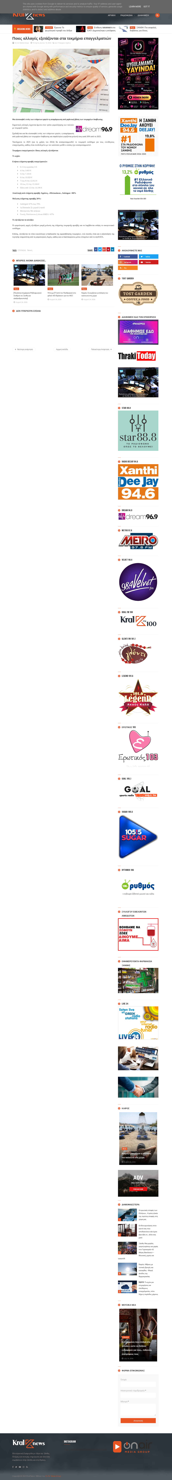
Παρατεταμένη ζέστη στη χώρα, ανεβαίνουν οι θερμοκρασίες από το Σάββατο (144, 30)
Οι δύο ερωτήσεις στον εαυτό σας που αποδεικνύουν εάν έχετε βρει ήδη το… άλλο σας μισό (148, 1231)
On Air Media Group (53, 1476)
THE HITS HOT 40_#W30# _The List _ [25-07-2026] (137, 1351)
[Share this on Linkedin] (112, 249)
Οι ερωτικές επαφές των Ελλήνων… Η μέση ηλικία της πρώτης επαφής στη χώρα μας (148, 1214)
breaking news (23, 29)
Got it (147, 6)
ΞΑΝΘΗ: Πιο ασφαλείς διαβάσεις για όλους (100, 29)
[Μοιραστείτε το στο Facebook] (96, 249)
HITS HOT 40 (127, 1345)
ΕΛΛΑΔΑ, (22, 250)
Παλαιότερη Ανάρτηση (100, 349)
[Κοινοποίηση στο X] (100, 249)
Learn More (135, 6)
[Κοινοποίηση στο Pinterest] (108, 249)
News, (30, 250)
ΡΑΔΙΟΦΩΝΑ (127, 15)
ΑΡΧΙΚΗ (111, 15)
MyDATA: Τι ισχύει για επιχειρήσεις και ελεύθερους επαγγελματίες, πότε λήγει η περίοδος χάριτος (148, 1288)
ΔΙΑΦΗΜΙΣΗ (143, 15)
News (48, 27)
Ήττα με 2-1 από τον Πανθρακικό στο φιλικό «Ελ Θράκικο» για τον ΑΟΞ (62, 294)
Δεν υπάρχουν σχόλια (63, 43)
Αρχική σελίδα (62, 349)
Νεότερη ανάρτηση (25, 349)
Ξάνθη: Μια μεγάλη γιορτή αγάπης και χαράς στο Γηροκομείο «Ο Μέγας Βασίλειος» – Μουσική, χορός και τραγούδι (138, 1251)
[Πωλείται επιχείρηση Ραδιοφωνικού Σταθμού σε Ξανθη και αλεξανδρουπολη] (28, 295)
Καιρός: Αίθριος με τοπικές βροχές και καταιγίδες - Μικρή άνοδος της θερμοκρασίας (146, 1270)
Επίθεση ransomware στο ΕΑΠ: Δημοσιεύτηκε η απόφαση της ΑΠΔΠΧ (59, 30)
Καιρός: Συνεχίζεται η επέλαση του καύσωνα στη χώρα (94, 294)
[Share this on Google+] (104, 249)
